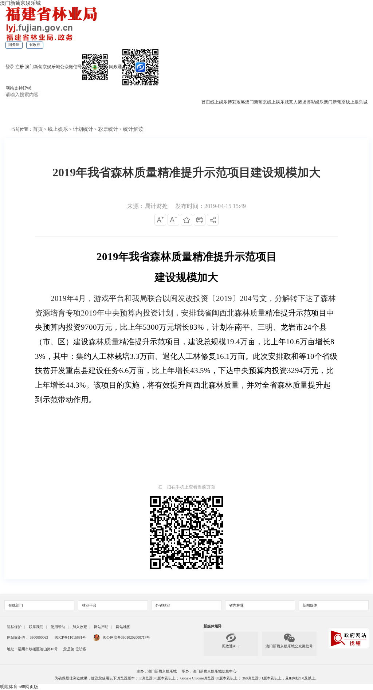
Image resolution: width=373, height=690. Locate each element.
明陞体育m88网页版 (19, 686)
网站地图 (123, 627)
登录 (9, 66)
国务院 (13, 45)
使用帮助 (58, 627)
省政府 (34, 45)
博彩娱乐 (315, 102)
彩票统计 (108, 129)
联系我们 (36, 627)
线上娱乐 (219, 102)
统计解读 (133, 129)
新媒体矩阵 (213, 626)
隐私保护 (14, 627)
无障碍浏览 (81, 115)
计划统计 (83, 129)
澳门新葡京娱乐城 (20, 3)
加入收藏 (79, 627)
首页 (205, 102)
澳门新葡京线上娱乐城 (267, 102)
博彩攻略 (236, 102)
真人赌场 (297, 102)
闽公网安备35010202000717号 (126, 637)
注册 (19, 66)
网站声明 (101, 627)
